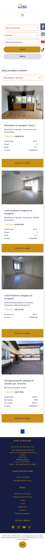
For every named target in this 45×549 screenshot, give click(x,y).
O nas (22, 503)
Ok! (22, 544)
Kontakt (22, 510)
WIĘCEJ (22, 56)
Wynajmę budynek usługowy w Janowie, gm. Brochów (19, 382)
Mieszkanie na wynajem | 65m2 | (19, 125)
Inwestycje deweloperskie (22, 497)
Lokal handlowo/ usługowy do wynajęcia (18, 212)
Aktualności (22, 507)
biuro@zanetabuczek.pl (22, 480)
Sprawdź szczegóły (22, 163)
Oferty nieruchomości (22, 494)
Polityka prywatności (22, 513)
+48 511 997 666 (22, 477)
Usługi (22, 500)
